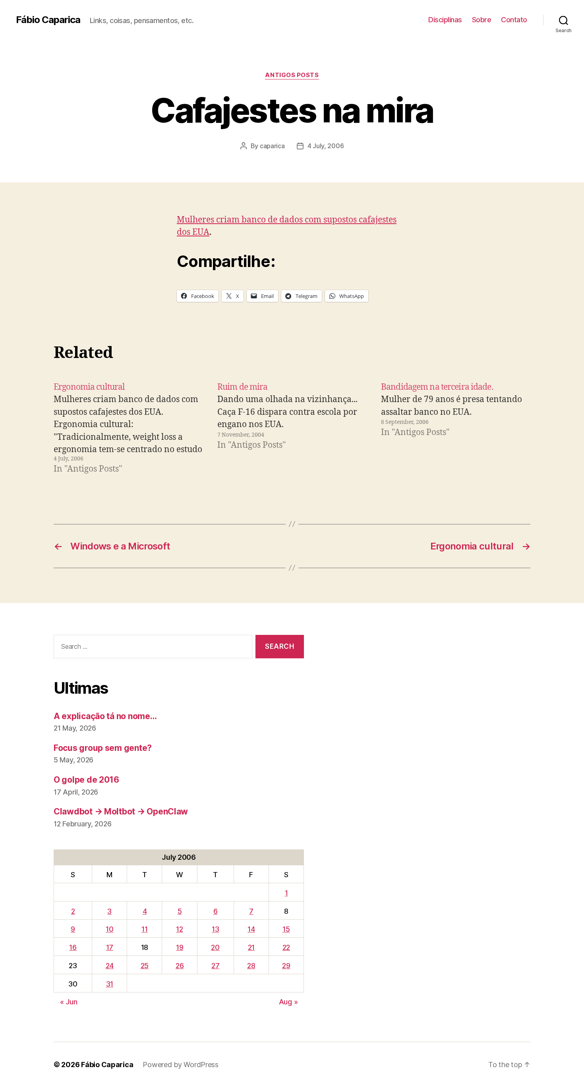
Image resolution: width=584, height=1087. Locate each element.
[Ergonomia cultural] (128, 428)
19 (179, 947)
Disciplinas (445, 19)
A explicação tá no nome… (105, 716)
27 (215, 965)
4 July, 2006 (325, 146)
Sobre (481, 19)
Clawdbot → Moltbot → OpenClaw (121, 811)
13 (215, 929)
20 (215, 947)
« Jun (68, 1002)
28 (251, 965)
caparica (272, 146)
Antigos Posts (292, 75)
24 (110, 965)
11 (144, 929)
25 (145, 965)
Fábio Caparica (48, 20)
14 (251, 929)
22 (286, 947)
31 (109, 984)
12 (179, 929)
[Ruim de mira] (292, 428)
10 (109, 929)
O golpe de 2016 (86, 780)
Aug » (288, 1002)
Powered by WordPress (181, 1064)
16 (72, 947)
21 (251, 947)
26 (180, 965)
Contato (514, 19)
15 (286, 929)
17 (109, 947)
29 (286, 965)
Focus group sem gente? (103, 748)
